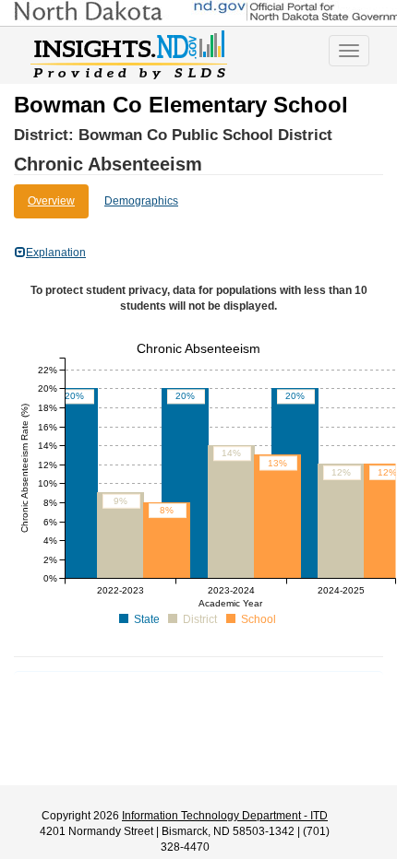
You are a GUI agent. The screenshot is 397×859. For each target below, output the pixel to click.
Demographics (141, 200)
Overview (51, 200)
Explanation (56, 252)
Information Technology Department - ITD (225, 815)
